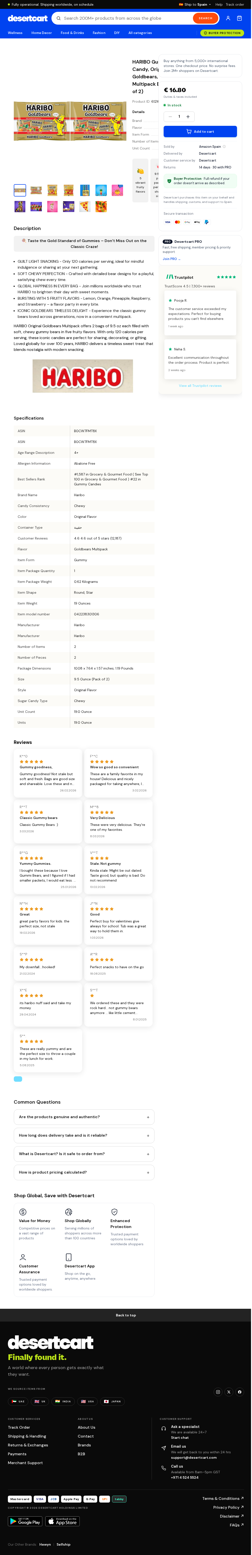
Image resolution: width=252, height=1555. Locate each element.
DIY (117, 33)
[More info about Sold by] (224, 146)
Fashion (99, 33)
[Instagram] (218, 1392)
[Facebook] (239, 1392)
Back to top (126, 1315)
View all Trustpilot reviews (200, 385)
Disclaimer (232, 1516)
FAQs (237, 1525)
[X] (228, 1392)
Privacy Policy (228, 1507)
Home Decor (42, 33)
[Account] (228, 18)
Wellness (15, 33)
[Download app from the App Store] (62, 1521)
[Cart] (239, 18)
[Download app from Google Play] (25, 1521)
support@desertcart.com (194, 1457)
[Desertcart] (27, 18)
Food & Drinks (72, 33)
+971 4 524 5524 (185, 1477)
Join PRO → (172, 259)
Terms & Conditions (223, 1498)
